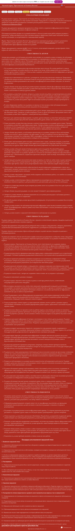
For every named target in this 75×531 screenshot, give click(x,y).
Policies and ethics (50, 43)
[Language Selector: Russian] (62, 5)
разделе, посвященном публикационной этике (56, 450)
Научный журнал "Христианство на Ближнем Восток (19, 5)
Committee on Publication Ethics (11, 24)
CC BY (25, 48)
